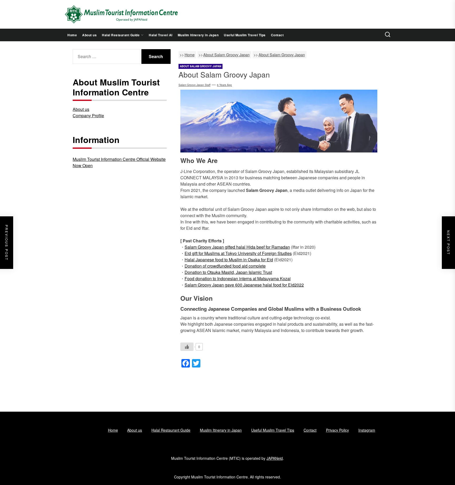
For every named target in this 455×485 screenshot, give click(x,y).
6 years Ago (224, 85)
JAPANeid (274, 458)
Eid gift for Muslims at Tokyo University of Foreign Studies (238, 253)
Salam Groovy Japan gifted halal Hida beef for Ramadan (237, 247)
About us (89, 35)
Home (72, 35)
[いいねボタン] (187, 347)
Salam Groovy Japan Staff (194, 85)
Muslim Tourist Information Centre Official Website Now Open (119, 162)
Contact (277, 35)
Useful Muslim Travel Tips (245, 35)
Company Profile (88, 116)
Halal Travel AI (160, 35)
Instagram (366, 430)
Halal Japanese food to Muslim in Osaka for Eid (229, 260)
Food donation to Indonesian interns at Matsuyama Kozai (238, 278)
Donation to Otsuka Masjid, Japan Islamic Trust (228, 272)
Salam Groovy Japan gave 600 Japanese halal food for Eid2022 (244, 285)
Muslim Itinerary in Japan (198, 35)
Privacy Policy (337, 430)
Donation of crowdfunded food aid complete (225, 266)
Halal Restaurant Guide (121, 35)
